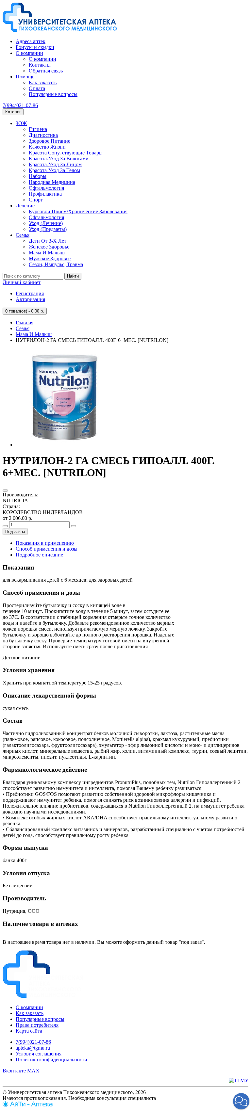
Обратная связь (46, 70)
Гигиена (38, 129)
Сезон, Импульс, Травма (56, 264)
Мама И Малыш (47, 252)
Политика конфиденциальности (51, 1059)
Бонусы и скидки (35, 47)
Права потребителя (37, 1025)
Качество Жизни (47, 147)
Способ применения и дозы (46, 549)
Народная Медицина (52, 182)
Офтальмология (46, 188)
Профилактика (45, 194)
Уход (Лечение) (46, 223)
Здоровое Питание (49, 141)
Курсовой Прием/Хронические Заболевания (78, 211)
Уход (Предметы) (48, 229)
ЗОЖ (21, 123)
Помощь (25, 76)
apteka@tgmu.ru (33, 1048)
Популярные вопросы (53, 94)
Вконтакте (14, 1070)
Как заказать (43, 82)
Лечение (25, 205)
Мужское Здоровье (50, 258)
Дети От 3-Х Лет (47, 241)
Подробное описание (39, 554)
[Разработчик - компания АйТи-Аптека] (28, 1105)
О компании (29, 53)
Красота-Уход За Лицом (55, 164)
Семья (22, 235)
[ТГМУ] (238, 1080)
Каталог (13, 111)
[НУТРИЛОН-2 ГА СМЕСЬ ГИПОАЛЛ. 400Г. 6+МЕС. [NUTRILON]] (65, 444)
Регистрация (30, 293)
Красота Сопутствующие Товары (66, 152)
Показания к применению (45, 543)
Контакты (40, 65)
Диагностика (43, 135)
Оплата (37, 88)
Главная (24, 322)
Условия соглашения (38, 1053)
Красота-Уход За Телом (54, 170)
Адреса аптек (30, 41)
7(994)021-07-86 (20, 105)
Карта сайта (29, 1031)
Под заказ (15, 531)
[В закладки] (5, 490)
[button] (241, 1101)
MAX (33, 1070)
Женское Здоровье (49, 247)
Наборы (37, 176)
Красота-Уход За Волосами (59, 158)
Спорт (36, 199)
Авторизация (30, 299)
